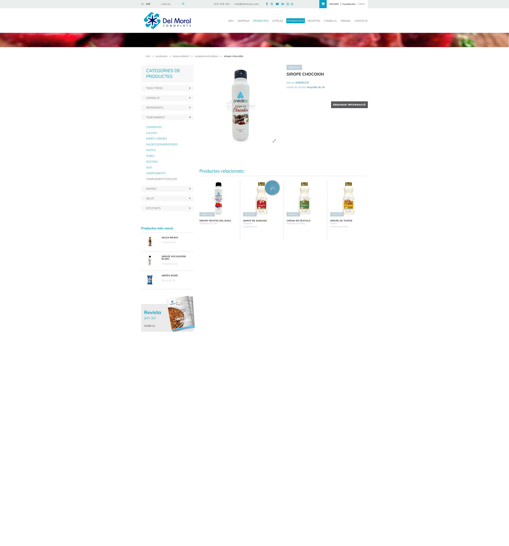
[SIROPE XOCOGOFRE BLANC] (150, 261)
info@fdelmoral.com (247, 4)
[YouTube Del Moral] (278, 4)
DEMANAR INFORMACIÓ (349, 104)
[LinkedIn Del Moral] (284, 4)
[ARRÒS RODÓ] (150, 280)
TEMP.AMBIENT (181, 56)
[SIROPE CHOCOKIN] (240, 105)
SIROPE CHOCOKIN (233, 56)
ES (142, 4)
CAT (148, 4)
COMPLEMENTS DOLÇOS (206, 56)
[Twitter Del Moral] (272, 4)
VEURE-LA (149, 326)
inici (148, 56)
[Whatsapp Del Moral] (293, 4)
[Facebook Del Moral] (268, 4)
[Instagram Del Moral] (289, 4)
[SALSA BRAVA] (150, 242)
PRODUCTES (161, 56)
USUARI (334, 4)
